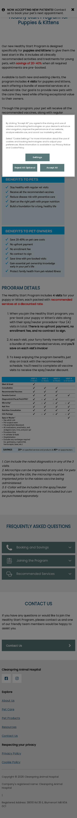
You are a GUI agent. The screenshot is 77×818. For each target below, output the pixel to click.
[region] (38, 146)
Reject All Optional (25, 167)
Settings (37, 157)
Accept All (52, 167)
